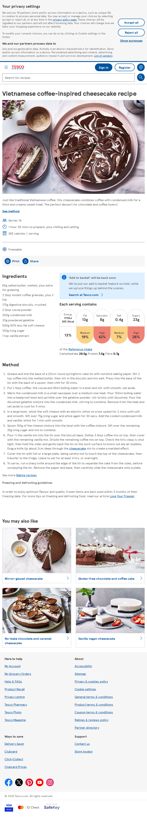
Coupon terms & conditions (94, 712)
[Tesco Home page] (17, 67)
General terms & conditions (94, 697)
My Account (13, 666)
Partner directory (87, 727)
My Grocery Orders (18, 673)
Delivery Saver (14, 743)
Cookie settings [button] (85, 689)
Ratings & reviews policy (91, 720)
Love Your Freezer (122, 496)
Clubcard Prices (16, 767)
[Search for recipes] (141, 77)
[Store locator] (141, 67)
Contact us (82, 743)
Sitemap (80, 673)
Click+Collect (14, 759)
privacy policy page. (65, 19)
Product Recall (15, 689)
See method (11, 211)
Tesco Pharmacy (16, 704)
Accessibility (83, 666)
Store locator (84, 751)
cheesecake (77, 448)
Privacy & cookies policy (91, 681)
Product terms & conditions (94, 704)
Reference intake (80, 349)
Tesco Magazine (15, 720)
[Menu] (6, 67)
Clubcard (11, 751)
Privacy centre (15, 697)
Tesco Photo (13, 712)
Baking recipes (26, 475)
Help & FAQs (13, 681)
